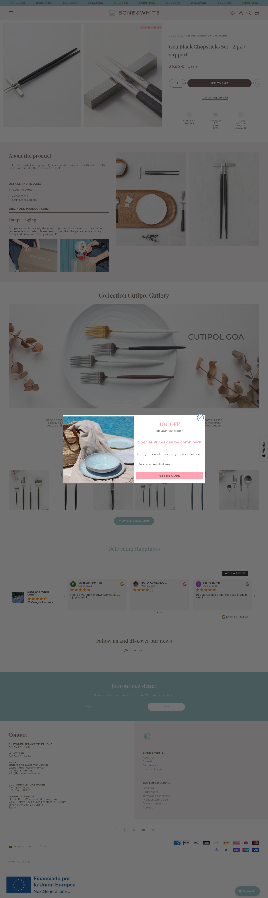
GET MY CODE (169, 476)
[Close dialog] (200, 418)
